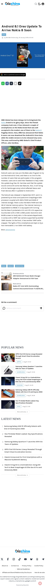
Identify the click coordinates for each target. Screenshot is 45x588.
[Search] (36, 4)
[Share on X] (11, 83)
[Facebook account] (8, 559)
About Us (5, 566)
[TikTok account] (19, 559)
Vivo (18, 406)
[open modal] (43, 4)
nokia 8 (10, 266)
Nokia (3, 123)
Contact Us (15, 566)
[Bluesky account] (31, 559)
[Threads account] (37, 559)
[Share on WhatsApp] (3, 83)
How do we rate (40, 572)
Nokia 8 (38, 130)
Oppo (19, 362)
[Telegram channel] (43, 559)
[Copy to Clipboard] (19, 83)
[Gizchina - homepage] (12, 4)
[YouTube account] (25, 559)
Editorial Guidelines (23, 569)
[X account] (2, 559)
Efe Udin (8, 37)
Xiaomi (20, 385)
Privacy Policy (26, 566)
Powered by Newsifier (22, 585)
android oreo (19, 266)
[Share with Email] (15, 83)
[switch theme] (39, 3)
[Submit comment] (40, 308)
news (3, 34)
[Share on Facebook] (7, 83)
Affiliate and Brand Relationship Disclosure (17, 572)
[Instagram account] (13, 559)
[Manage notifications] (40, 583)
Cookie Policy (38, 566)
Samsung (21, 372)
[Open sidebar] (2, 4)
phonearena (10, 230)
